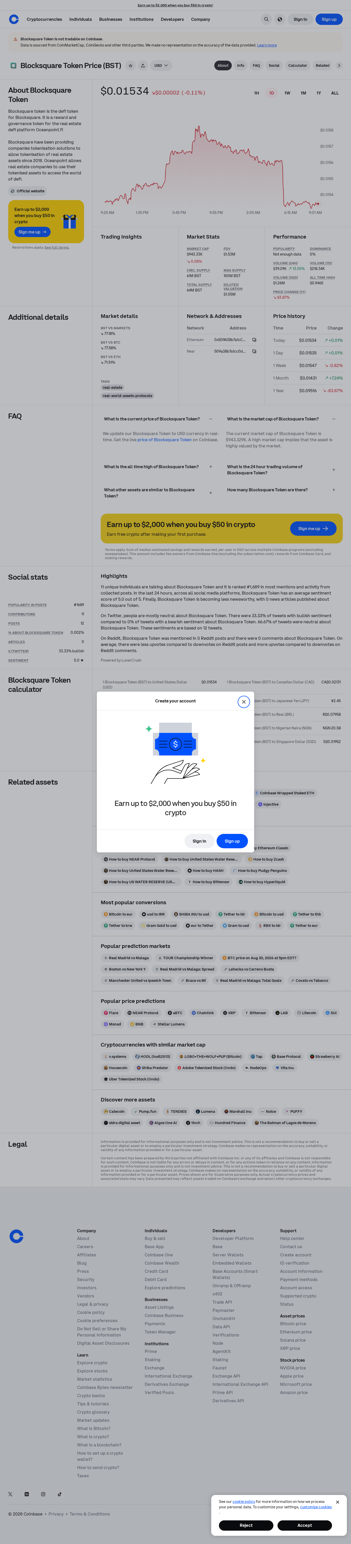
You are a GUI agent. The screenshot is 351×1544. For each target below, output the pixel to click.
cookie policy (244, 1501)
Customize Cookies (316, 1507)
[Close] (338, 1502)
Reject (246, 1525)
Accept (305, 1525)
